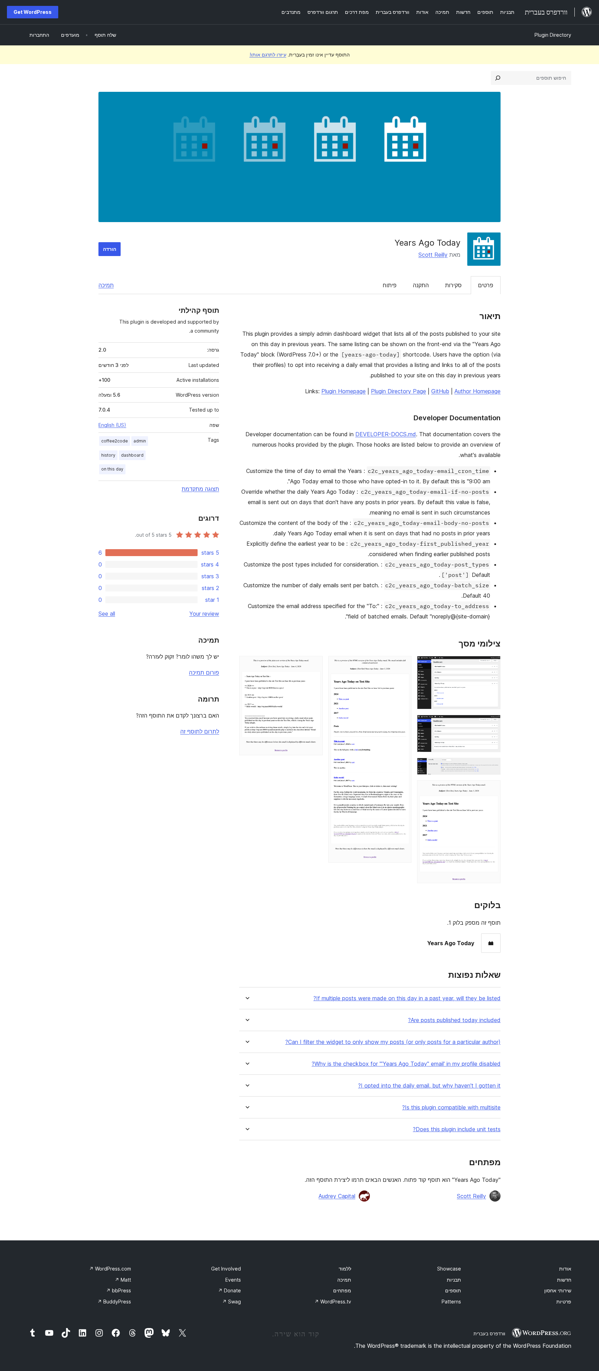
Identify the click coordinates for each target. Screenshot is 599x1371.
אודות (565, 1269)
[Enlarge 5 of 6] (402, 665)
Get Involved (226, 1269)
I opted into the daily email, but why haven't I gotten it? (429, 1085)
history (108, 455)
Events (233, 1280)
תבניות (454, 1280)
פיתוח (390, 285)
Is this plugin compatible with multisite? (451, 1107)
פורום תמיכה (204, 672)
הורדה (109, 249)
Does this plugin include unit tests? (457, 1129)
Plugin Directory (553, 35)
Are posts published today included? (454, 1020)
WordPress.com (110, 1269)
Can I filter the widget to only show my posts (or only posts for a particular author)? (393, 1042)
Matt (123, 1280)
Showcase (449, 1269)
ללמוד (345, 1269)
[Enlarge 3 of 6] (491, 767)
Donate (229, 1290)
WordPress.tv (332, 1301)
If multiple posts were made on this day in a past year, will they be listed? (407, 998)
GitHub (440, 391)
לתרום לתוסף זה (199, 731)
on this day (112, 469)
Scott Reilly (433, 254)
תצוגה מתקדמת (200, 488)
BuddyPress (114, 1301)
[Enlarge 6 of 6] (313, 665)
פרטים (485, 285)
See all (106, 613)
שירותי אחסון (557, 1290)
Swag (231, 1301)
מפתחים (342, 1290)
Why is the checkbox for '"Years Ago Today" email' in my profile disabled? (406, 1064)
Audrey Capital (337, 1196)
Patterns (451, 1301)
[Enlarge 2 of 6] (491, 724)
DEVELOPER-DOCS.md (385, 434)
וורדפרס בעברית (489, 1333)
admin (139, 440)
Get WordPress (33, 12)
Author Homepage (477, 391)
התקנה (421, 285)
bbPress (118, 1290)
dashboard (132, 455)
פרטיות (563, 1301)
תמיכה (106, 285)
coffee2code (114, 440)
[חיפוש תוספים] (498, 78)
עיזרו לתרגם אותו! (268, 55)
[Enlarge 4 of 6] (491, 789)
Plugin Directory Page (398, 391)
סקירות (453, 285)
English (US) (112, 425)
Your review (204, 613)
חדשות (564, 1280)
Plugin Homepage (343, 391)
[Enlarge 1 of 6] (491, 665)
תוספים (453, 1290)
